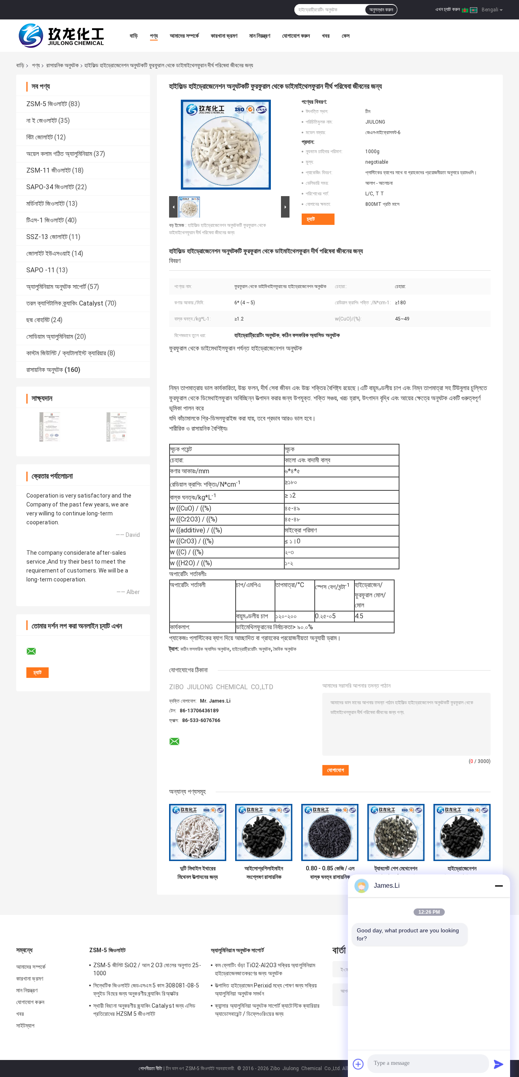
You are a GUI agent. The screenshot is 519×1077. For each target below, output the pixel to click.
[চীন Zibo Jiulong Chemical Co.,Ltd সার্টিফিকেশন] (49, 427)
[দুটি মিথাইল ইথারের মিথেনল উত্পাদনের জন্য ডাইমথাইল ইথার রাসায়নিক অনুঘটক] (197, 832)
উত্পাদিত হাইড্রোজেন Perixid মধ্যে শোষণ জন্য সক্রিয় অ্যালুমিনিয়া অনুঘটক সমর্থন (266, 989)
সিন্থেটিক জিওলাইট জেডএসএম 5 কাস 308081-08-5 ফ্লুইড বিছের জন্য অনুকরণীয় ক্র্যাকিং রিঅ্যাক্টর (146, 989)
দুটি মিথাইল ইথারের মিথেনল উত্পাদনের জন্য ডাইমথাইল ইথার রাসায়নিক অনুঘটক (198, 872)
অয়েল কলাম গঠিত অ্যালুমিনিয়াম (59, 154)
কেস (346, 35)
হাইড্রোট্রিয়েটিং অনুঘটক (251, 649)
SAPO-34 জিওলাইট (50, 187)
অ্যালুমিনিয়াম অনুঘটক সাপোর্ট (56, 287)
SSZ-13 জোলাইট (46, 237)
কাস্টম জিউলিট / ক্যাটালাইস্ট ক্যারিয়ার (66, 353)
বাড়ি (134, 35)
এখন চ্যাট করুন (447, 9)
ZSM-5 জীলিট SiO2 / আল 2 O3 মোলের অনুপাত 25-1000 (147, 969)
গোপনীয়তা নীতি (150, 1068)
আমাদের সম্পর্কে (184, 35)
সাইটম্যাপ (25, 1025)
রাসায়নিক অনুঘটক (62, 65)
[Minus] (499, 886)
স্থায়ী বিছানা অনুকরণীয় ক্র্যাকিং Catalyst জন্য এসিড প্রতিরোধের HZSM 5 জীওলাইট (144, 1009)
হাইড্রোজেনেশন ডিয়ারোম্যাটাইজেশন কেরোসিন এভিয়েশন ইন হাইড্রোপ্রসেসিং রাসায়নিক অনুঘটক (462, 872)
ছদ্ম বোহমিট (37, 320)
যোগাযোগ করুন (296, 35)
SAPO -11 (40, 270)
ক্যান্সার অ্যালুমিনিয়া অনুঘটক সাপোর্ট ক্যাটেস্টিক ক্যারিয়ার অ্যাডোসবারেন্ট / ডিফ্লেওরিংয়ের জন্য (267, 1009)
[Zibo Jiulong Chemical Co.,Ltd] (60, 36)
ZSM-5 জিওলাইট (46, 104)
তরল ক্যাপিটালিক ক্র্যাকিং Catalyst (64, 303)
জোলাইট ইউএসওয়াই (48, 253)
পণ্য (154, 35)
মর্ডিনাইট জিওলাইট (45, 203)
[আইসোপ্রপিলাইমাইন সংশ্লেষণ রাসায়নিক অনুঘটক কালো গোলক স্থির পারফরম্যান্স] (263, 832)
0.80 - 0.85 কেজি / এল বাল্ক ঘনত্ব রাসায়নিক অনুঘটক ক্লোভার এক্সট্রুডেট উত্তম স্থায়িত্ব (330, 872)
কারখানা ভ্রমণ (224, 35)
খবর (326, 35)
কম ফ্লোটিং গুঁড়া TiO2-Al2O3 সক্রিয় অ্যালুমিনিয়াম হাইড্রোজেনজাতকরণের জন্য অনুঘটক (265, 969)
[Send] (498, 1064)
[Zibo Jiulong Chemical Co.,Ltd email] (36, 651)
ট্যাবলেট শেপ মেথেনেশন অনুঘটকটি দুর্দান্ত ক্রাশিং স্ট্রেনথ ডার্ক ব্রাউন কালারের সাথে (395, 872)
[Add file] (358, 1064)
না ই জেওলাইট (41, 120)
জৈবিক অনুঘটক (284, 649)
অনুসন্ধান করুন (381, 10)
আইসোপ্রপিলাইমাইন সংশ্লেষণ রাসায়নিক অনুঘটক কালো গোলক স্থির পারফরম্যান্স (263, 872)
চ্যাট (311, 219)
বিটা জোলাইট (39, 137)
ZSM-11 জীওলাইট (48, 170)
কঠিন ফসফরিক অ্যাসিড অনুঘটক (204, 649)
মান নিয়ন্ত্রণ (259, 35)
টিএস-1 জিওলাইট (45, 220)
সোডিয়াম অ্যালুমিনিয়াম (49, 336)
